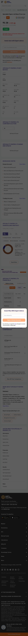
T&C (15, 323)
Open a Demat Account (14, 320)
